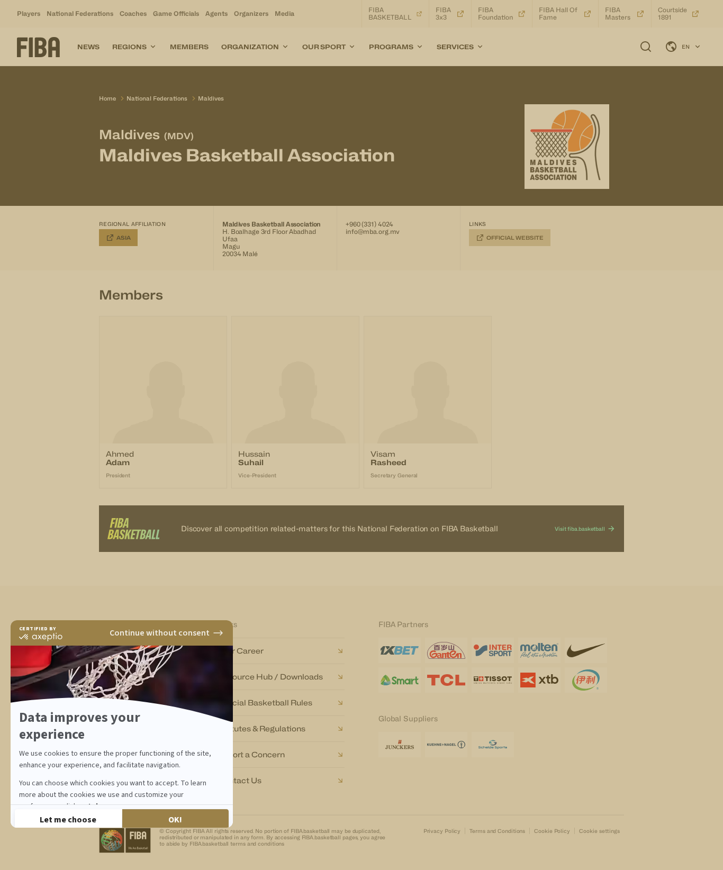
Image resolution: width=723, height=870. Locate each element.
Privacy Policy (442, 831)
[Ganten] (446, 650)
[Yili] (586, 680)
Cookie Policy (552, 831)
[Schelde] (493, 744)
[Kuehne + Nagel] (446, 744)
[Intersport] (493, 650)
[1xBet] (399, 650)
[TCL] (446, 680)
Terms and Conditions (497, 831)
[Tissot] (493, 680)
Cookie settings (599, 831)
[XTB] (539, 680)
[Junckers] (399, 744)
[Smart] (399, 680)
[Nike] (586, 650)
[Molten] (539, 650)
